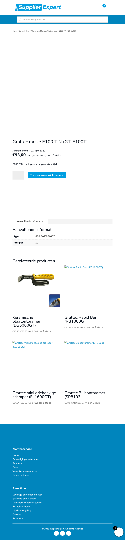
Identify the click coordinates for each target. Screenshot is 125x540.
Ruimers (17, 463)
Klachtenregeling (21, 510)
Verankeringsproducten (25, 471)
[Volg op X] (62, 533)
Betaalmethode (21, 506)
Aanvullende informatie (30, 221)
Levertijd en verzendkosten (27, 494)
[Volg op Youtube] (68, 533)
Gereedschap (24, 31)
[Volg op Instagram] (56, 533)
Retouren (17, 518)
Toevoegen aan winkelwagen (46, 175)
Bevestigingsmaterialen (25, 459)
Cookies (16, 514)
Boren (15, 467)
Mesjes (43, 31)
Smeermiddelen (21, 475)
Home (14, 31)
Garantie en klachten (24, 498)
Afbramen (35, 31)
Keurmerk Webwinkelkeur (27, 502)
